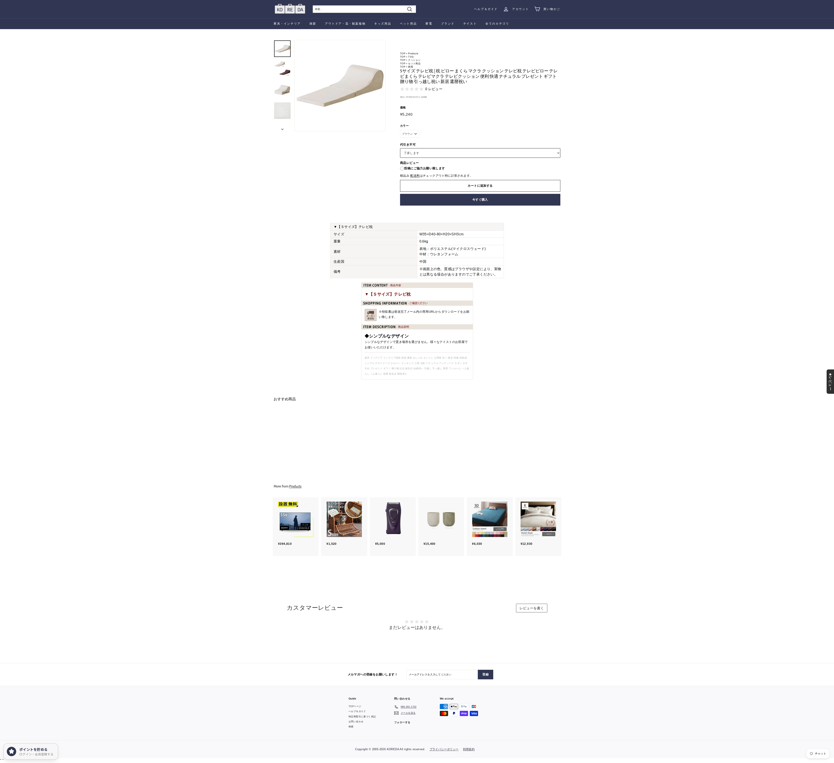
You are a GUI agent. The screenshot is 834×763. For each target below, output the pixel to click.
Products (413, 53)
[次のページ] (282, 128)
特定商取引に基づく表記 (362, 716)
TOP (402, 53)
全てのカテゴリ (497, 23)
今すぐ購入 (480, 199)
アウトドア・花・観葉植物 (345, 23)
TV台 (411, 56)
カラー (404, 125)
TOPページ (355, 706)
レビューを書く (532, 608)
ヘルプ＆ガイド (486, 9)
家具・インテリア (287, 23)
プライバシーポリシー (444, 749)
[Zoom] (340, 85)
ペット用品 (408, 23)
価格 (403, 107)
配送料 (415, 175)
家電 (428, 23)
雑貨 (312, 23)
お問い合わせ (356, 721)
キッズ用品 (382, 23)
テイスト (470, 23)
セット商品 (414, 63)
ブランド (447, 23)
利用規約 (469, 749)
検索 (351, 726)
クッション (414, 60)
